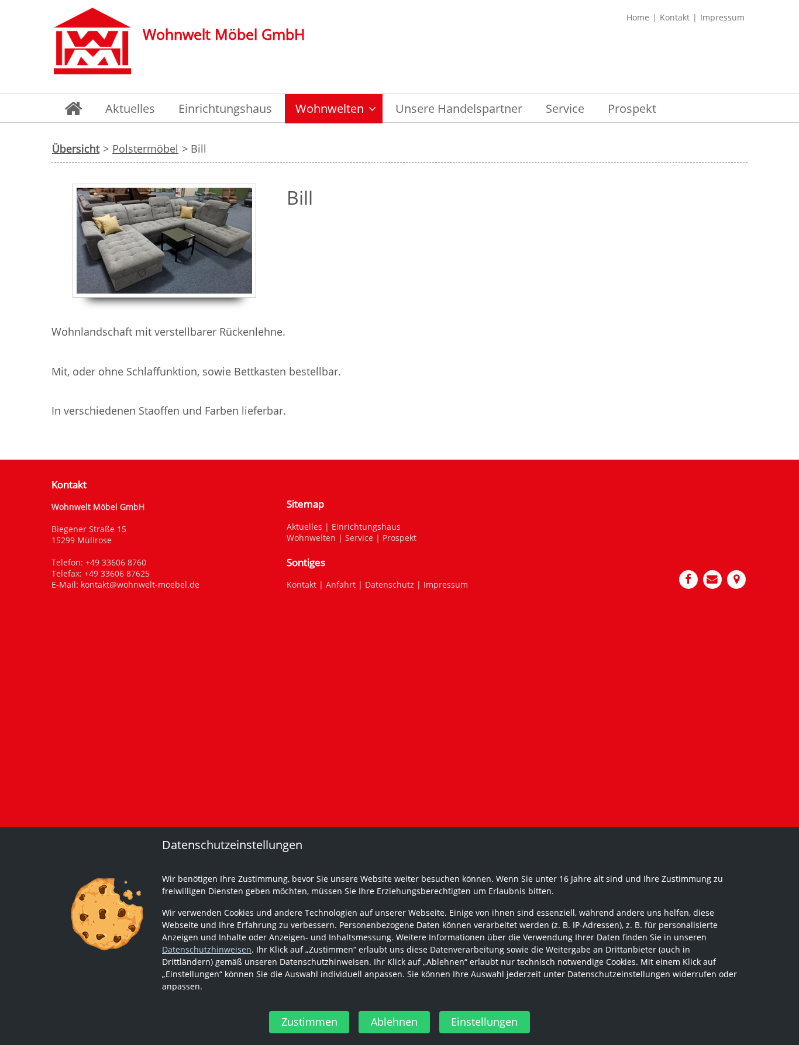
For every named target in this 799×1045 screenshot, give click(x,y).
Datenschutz (389, 584)
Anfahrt (341, 584)
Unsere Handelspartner (458, 108)
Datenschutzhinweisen (207, 949)
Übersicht (75, 149)
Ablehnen (394, 1022)
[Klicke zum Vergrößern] (164, 303)
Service (565, 108)
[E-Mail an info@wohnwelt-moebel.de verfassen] (713, 578)
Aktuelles (130, 108)
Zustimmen (309, 1022)
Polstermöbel (145, 149)
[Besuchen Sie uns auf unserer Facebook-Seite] (689, 578)
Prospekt (632, 108)
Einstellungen (484, 1022)
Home (637, 17)
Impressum (722, 17)
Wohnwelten (311, 537)
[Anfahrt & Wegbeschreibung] (737, 578)
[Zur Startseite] (92, 41)
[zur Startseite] (73, 108)
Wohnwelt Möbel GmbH (224, 34)
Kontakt (675, 17)
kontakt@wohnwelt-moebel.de (140, 584)
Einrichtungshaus (225, 108)
